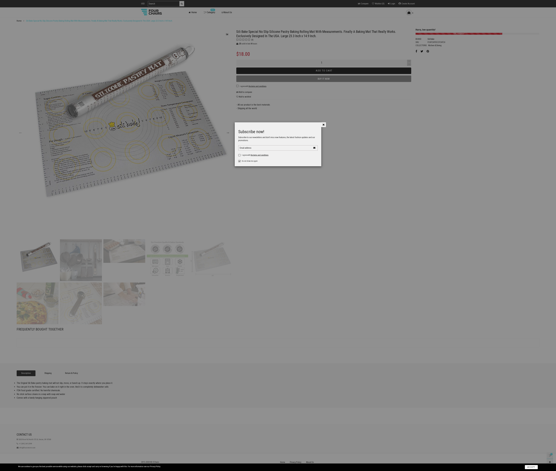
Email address (245, 148)
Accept (531, 467)
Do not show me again (250, 161)
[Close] (323, 124)
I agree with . (255, 155)
